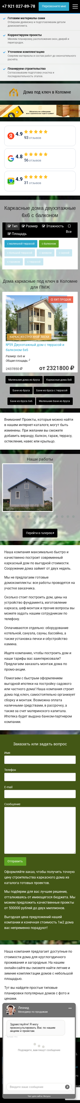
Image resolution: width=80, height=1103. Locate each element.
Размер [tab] (31, 226)
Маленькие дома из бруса (24, 379)
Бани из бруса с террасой (51, 390)
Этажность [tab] (54, 226)
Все (68, 232)
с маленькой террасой (21, 243)
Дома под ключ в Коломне (47, 92)
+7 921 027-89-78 (18, 6)
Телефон (10, 770)
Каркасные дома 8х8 (59, 379)
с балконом (49, 243)
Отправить (15, 861)
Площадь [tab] (19, 234)
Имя (7, 753)
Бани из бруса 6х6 (21, 401)
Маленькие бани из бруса (54, 401)
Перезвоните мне (54, 6)
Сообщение (12, 804)
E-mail (8, 787)
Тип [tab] (14, 226)
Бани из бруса (21, 390)
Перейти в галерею (39, 533)
